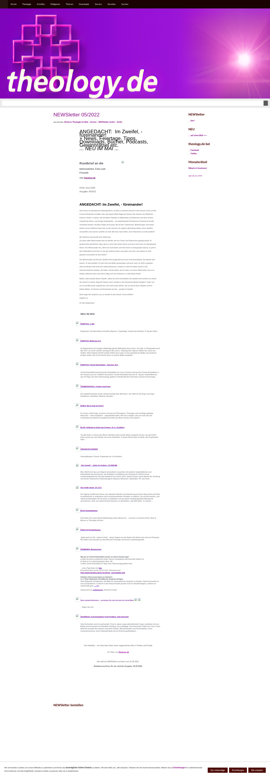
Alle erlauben (257, 770)
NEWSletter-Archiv (106, 122)
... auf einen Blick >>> (197, 136)
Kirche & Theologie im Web (76, 122)
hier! (193, 121)
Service (93, 122)
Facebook (195, 150)
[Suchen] (266, 4)
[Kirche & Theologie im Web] (4, 4)
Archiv (119, 122)
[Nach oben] (181, 695)
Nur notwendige (218, 770)
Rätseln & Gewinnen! (197, 168)
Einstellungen (179, 768)
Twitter (194, 154)
